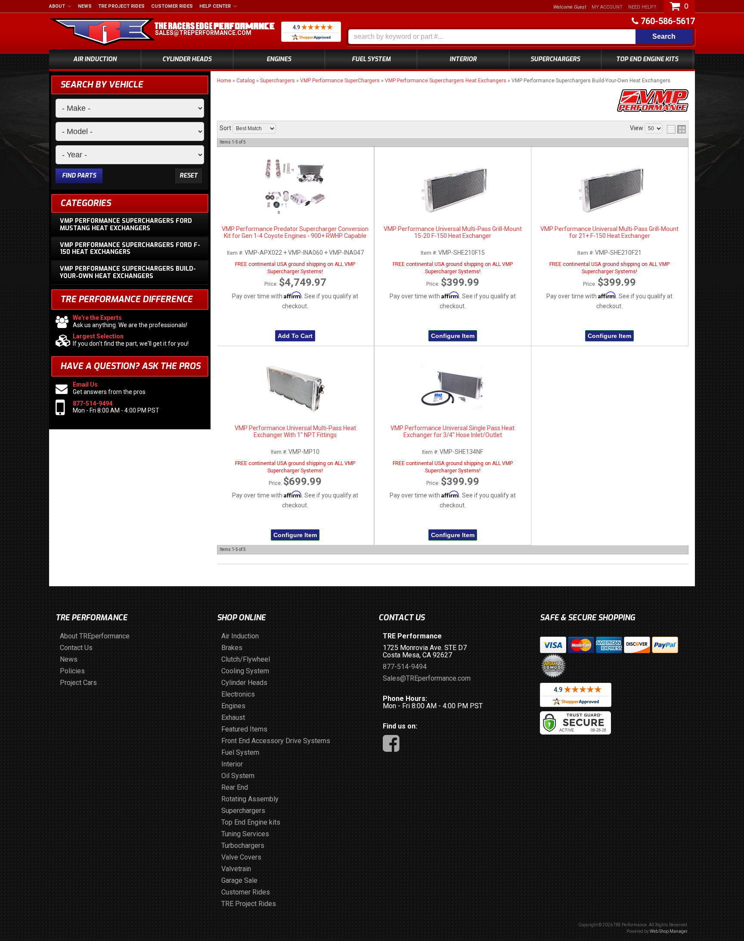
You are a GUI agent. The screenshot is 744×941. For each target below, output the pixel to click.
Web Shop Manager (668, 931)
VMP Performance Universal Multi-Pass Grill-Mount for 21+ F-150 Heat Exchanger (609, 232)
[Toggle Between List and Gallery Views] (676, 129)
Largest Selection (98, 336)
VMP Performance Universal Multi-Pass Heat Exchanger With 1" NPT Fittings (295, 431)
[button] (520, 36)
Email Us (85, 384)
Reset (189, 176)
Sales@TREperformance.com (203, 32)
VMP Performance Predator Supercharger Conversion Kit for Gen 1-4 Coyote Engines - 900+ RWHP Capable (295, 232)
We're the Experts (97, 317)
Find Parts (79, 176)
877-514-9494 (92, 403)
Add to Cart (295, 335)
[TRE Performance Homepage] (102, 33)
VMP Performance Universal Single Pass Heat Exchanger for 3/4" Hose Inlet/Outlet (453, 431)
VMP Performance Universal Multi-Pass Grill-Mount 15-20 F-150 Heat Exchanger (453, 232)
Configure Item (452, 335)
